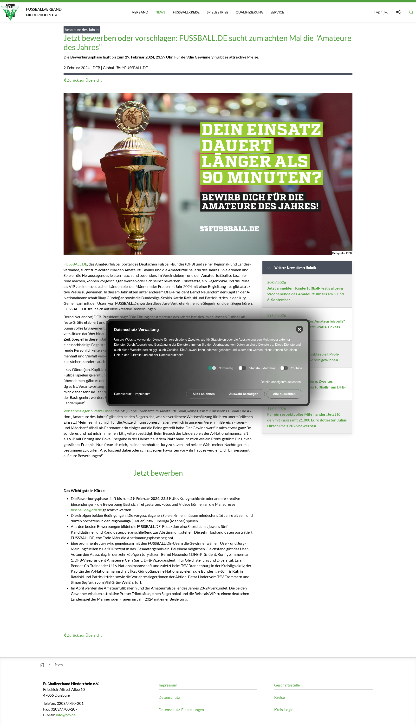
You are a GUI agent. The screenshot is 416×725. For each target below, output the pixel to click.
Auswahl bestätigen (243, 393)
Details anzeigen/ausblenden (281, 381)
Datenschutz (123, 393)
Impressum (142, 393)
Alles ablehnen (204, 393)
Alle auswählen (284, 393)
